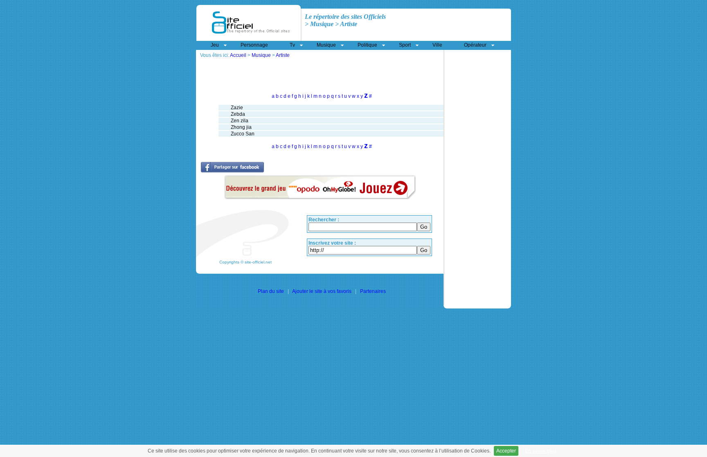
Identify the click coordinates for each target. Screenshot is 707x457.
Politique (367, 45)
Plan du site (271, 291)
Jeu (215, 45)
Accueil (238, 55)
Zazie (237, 107)
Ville (437, 45)
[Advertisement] (296, 61)
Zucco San (242, 134)
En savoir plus (540, 451)
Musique (261, 55)
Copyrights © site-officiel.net (245, 262)
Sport (405, 45)
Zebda (238, 114)
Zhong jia (241, 127)
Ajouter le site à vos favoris (321, 291)
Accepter (506, 451)
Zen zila (239, 121)
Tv (292, 45)
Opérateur (475, 45)
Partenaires (373, 291)
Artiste (283, 55)
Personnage (254, 45)
